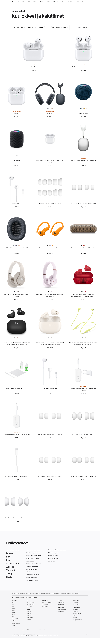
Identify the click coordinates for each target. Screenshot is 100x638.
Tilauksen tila (45, 604)
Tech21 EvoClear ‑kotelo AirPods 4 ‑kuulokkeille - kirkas (50, 161)
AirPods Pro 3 (33, 67)
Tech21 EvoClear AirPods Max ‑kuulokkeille (83, 160)
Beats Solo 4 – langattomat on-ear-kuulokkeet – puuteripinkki (50, 295)
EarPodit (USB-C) (17, 204)
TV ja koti (14, 614)
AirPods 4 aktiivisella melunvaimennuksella (83, 67)
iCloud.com (29, 606)
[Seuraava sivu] (56, 528)
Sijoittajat (75, 617)
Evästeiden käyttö (25, 635)
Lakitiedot (50, 635)
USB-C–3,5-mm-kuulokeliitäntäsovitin (16, 476)
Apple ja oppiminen (62, 609)
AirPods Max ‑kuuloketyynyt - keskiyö (16, 248)
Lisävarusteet (15, 618)
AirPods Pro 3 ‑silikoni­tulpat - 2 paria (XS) (83, 476)
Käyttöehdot (33, 635)
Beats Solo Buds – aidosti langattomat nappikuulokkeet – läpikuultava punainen (83, 295)
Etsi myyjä (24, 629)
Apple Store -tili (30, 604)
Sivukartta (56, 635)
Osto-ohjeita (45, 606)
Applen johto (75, 611)
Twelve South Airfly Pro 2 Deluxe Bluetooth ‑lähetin (83, 389)
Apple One (29, 611)
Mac (13, 604)
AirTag (13, 616)
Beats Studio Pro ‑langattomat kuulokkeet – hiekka (17, 295)
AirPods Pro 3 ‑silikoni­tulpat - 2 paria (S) (50, 476)
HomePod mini (83, 113)
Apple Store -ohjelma (46, 602)
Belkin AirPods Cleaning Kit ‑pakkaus (17, 388)
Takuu (74, 615)
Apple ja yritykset (61, 602)
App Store (29, 619)
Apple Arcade (30, 617)
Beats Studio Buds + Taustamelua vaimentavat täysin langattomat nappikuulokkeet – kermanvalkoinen (50, 344)
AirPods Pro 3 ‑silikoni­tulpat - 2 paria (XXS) (83, 204)
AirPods (13, 612)
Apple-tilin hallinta (31, 602)
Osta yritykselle (61, 604)
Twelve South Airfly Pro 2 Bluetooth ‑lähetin (17, 434)
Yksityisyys (75, 602)
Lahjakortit (14, 620)
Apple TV (29, 613)
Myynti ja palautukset (41, 635)
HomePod (17, 160)
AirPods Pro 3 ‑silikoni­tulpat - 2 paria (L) (83, 434)
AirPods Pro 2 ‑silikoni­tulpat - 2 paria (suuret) (16, 518)
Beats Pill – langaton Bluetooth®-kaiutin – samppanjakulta (83, 249)
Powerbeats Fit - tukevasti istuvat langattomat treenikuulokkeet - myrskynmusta (16, 343)
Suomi (87, 634)
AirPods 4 (17, 113)
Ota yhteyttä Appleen (77, 623)
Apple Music (29, 615)
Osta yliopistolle (61, 611)
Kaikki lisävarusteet (19, 597)
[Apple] (12, 597)
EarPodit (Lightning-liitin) (50, 388)
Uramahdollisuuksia (77, 613)
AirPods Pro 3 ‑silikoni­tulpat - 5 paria (50, 204)
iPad (13, 606)
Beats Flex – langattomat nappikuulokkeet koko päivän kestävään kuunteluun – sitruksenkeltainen (83, 344)
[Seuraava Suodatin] (71, 27)
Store (13, 602)
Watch (13, 610)
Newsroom (75, 609)
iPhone (13, 608)
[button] (83, 1)
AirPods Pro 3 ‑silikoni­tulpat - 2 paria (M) (50, 434)
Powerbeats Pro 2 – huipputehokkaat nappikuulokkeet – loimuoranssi (50, 249)
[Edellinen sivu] (44, 528)
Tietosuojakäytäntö (16, 635)
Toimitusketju (76, 604)
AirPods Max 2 (50, 113)
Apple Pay (14, 625)
